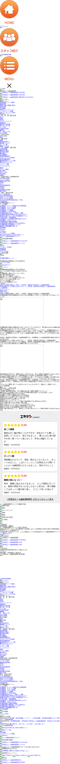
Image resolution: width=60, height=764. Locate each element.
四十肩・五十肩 (5, 125)
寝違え (2, 120)
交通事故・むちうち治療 (8, 207)
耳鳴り (2, 182)
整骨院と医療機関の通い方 (8, 226)
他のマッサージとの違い (8, 112)
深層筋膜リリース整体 (7, 102)
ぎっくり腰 (3, 144)
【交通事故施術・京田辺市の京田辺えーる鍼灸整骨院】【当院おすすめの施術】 (29, 721)
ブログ (2, 230)
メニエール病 (4, 179)
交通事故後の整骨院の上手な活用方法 (12, 223)
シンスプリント (5, 166)
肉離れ (2, 175)
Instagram (3, 229)
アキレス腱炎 (4, 169)
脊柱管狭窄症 (4, 141)
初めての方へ (4, 99)
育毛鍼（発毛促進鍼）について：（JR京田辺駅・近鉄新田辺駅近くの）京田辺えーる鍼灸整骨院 (30, 718)
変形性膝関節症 (5, 159)
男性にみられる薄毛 (6, 197)
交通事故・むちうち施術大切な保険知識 (13, 206)
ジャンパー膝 (4, 163)
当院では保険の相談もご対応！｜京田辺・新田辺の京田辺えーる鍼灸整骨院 (25, 285)
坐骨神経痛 (3, 149)
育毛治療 (3, 107)
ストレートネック (6, 121)
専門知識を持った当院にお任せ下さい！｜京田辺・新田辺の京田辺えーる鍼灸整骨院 (27, 286)
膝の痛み (3, 153)
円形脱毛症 (3, 201)
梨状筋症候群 (4, 152)
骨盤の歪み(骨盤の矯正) (7, 105)
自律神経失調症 (5, 178)
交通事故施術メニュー (7, 258)
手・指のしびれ (5, 131)
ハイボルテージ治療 (6, 111)
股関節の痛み (4, 150)
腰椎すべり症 (4, 146)
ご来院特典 (3, 288)
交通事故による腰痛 (6, 210)
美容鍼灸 (3, 108)
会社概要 (3, 232)
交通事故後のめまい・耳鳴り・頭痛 (11, 213)
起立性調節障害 (5, 185)
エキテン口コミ (5, 289)
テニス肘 (3, 127)
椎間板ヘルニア (5, 143)
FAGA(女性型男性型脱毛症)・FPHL (11, 200)
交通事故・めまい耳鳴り (8, 208)
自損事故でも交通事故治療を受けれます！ (14, 219)
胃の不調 (3, 191)
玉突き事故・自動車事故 (8, 217)
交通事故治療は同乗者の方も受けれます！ (14, 214)
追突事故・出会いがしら (8, 220)
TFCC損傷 (3, 133)
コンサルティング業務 (7, 233)
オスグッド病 (4, 165)
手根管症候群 (4, 128)
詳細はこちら (4, 534)
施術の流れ (3, 291)
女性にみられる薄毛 (6, 198)
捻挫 (1, 168)
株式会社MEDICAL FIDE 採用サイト (12, 235)
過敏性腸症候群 (5, 181)
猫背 (1, 137)
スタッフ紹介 (4, 714)
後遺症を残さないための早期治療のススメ (14, 216)
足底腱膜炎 (3, 155)
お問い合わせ (4, 292)
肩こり (2, 117)
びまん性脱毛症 (5, 194)
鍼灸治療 (3, 104)
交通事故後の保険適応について (10, 224)
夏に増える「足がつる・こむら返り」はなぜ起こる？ (27, 724)
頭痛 (1, 118)
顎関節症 (3, 123)
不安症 (2, 188)
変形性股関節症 (5, 156)
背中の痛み (3, 136)
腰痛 (1, 140)
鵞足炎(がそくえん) (6, 162)
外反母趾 (3, 174)
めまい (2, 184)
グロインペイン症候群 (7, 158)
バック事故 (3, 204)
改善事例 (3, 227)
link (38, 747)
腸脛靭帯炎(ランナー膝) (7, 160)
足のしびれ (3, 172)
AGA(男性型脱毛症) (6, 195)
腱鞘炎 (2, 130)
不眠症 (2, 187)
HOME (2, 255)
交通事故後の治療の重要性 (8, 222)
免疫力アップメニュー (7, 109)
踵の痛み (3, 171)
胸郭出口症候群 (5, 124)
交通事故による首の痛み (8, 211)
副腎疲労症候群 (5, 190)
